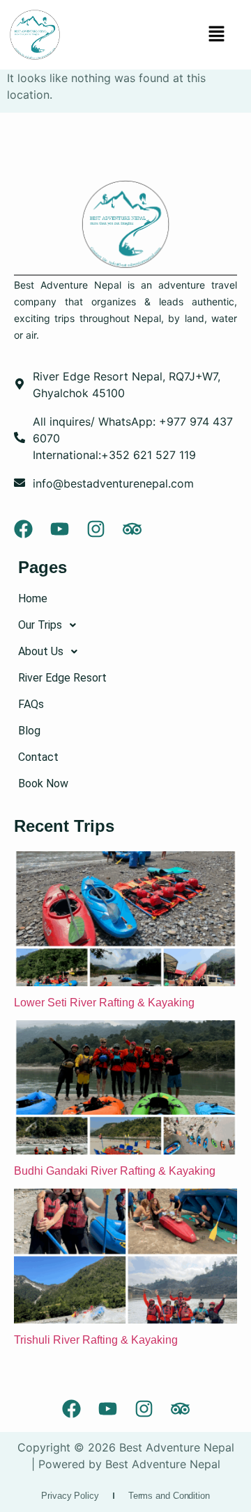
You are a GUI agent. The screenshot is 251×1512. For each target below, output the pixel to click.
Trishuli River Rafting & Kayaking (96, 1340)
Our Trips (40, 625)
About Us (40, 651)
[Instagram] (95, 529)
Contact (38, 757)
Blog (29, 730)
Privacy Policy (70, 1495)
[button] (216, 34)
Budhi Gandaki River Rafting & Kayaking (116, 1171)
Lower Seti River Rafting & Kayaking (105, 1002)
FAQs (31, 704)
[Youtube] (59, 529)
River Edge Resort (62, 677)
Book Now (43, 783)
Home (32, 598)
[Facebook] (23, 529)
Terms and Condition (169, 1495)
